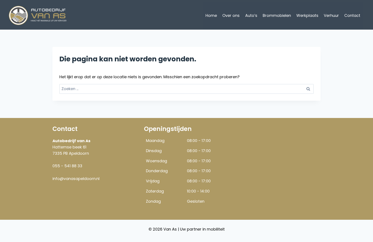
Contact (352, 15)
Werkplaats (307, 15)
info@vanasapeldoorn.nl (76, 178)
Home (211, 15)
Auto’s (251, 15)
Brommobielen (277, 15)
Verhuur (331, 15)
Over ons (231, 15)
